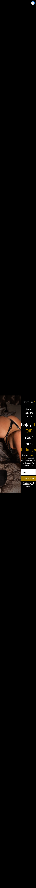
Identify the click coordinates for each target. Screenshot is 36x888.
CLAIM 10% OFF (28, 478)
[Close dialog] (33, 2)
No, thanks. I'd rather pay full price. (28, 484)
